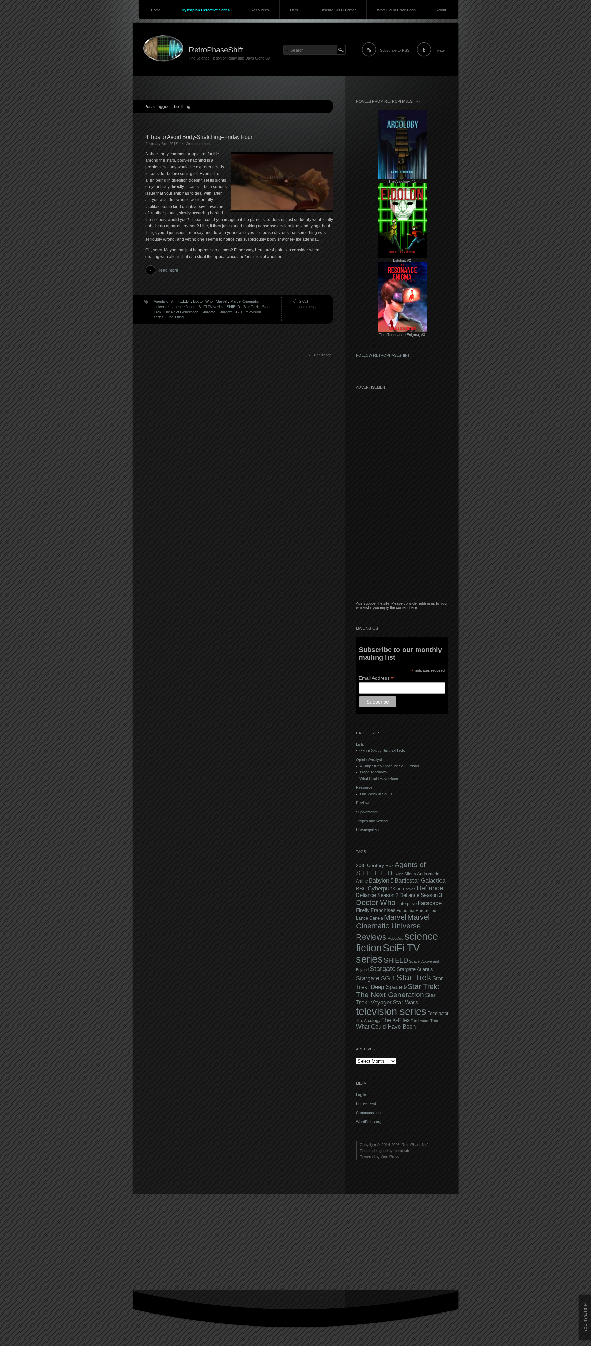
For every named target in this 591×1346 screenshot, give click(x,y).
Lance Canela (369, 918)
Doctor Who (203, 301)
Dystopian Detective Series (206, 10)
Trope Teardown (373, 772)
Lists (294, 10)
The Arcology (368, 1020)
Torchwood (420, 1021)
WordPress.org (368, 1122)
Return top (322, 355)
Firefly (363, 910)
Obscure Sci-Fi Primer (337, 10)
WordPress (390, 1157)
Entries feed (366, 1103)
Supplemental (367, 812)
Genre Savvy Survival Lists (382, 750)
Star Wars (405, 1002)
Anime (362, 881)
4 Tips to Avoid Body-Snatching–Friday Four (198, 137)
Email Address (376, 678)
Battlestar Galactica (420, 880)
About (441, 10)
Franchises (383, 910)
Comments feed (369, 1113)
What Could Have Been (396, 10)
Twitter (440, 50)
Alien (399, 874)
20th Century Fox (375, 865)
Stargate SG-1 (230, 312)
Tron (434, 1021)
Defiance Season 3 (420, 895)
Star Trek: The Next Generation (397, 990)
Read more (167, 270)
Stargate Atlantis (415, 969)
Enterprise (406, 903)
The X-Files (395, 1020)
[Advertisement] (402, 498)
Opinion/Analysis (370, 760)
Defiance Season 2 (377, 895)
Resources (260, 10)
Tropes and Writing (372, 821)
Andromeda (428, 873)
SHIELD (233, 307)
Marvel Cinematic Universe (393, 921)
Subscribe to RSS (394, 50)
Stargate (208, 312)
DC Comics (406, 889)
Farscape (430, 903)
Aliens (410, 874)
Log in (361, 1095)
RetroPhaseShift (216, 49)
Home (156, 10)
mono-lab (401, 1151)
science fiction (183, 307)
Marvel (221, 301)
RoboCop (395, 938)
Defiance (430, 888)
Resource (364, 787)
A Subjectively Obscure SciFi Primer (389, 766)
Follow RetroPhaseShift (383, 355)
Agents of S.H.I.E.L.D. (172, 301)
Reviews (363, 803)
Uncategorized (368, 830)
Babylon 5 (381, 880)
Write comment (198, 144)
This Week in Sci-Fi (375, 794)
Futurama (406, 910)
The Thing (175, 317)
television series (391, 1011)
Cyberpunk (381, 888)
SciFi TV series (211, 307)
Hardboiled (426, 910)
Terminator (438, 1013)
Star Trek (251, 307)
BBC (361, 888)
